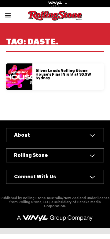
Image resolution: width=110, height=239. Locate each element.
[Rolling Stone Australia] (55, 17)
